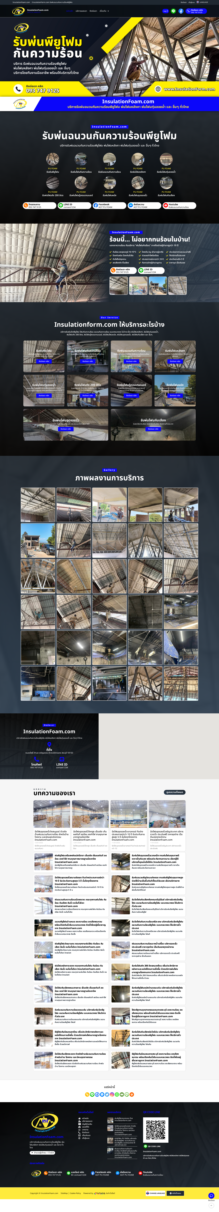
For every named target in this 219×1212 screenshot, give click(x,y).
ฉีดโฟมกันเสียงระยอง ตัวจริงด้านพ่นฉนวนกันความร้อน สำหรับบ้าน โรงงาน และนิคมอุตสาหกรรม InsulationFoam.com (80, 1057)
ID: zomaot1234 (78, 1175)
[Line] (92, 1094)
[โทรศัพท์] (36, 759)
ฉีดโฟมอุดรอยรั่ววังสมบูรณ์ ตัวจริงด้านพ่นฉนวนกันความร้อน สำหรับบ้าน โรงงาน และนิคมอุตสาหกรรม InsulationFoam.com (52, 836)
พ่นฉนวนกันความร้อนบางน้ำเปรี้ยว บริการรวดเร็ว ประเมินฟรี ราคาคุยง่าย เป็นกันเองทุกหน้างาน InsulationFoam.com (154, 947)
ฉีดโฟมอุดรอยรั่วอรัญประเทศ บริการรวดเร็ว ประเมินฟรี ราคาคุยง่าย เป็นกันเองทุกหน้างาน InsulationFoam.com (166, 836)
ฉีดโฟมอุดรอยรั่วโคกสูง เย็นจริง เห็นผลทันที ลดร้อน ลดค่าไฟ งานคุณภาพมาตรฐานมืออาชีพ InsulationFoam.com (90, 836)
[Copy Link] (87, 1094)
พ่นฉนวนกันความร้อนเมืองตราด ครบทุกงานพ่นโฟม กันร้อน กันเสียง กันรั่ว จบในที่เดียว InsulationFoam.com (80, 903)
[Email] (122, 1094)
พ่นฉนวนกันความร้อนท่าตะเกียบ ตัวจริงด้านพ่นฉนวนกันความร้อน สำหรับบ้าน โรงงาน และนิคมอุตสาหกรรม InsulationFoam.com (126, 1153)
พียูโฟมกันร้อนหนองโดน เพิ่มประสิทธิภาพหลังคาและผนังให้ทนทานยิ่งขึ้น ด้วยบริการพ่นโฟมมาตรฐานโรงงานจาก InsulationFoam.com (80, 1035)
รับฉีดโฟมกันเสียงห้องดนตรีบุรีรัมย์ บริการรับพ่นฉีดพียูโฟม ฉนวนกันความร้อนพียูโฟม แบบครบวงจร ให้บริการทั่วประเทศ (157, 903)
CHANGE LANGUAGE (157, 1193)
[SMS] (127, 1094)
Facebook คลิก (103, 1172)
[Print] (132, 1094)
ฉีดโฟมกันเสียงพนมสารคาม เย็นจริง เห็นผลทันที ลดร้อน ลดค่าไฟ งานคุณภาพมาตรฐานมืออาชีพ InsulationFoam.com (79, 991)
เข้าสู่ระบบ (191, 2)
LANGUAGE (204, 2)
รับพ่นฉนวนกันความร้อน (179, 207)
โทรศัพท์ (36, 764)
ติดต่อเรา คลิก (197, 10)
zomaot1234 (70, 207)
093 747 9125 (196, 12)
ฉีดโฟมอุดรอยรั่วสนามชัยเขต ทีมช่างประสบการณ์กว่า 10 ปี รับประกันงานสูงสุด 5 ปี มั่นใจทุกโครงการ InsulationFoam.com (79, 881)
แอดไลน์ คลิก (77, 1172)
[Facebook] (97, 1094)
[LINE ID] (62, 759)
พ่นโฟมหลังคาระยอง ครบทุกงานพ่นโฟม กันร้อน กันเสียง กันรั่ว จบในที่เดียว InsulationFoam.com (79, 967)
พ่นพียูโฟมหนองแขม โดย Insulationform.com (124, 1119)
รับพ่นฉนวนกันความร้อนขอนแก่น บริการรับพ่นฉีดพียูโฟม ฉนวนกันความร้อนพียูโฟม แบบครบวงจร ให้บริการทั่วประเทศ (80, 1013)
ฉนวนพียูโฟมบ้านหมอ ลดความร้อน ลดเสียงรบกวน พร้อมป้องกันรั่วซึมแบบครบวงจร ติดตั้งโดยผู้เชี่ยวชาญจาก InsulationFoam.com (80, 925)
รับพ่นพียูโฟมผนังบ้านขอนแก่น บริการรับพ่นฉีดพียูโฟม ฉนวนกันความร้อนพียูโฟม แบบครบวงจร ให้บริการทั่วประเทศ (157, 991)
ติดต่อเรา (184, 2)
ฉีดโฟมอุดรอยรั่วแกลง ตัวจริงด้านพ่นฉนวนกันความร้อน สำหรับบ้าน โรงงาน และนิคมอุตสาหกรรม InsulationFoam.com (125, 1130)
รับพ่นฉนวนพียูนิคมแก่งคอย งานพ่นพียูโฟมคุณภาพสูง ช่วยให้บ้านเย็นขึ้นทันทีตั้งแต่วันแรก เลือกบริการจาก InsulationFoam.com (157, 881)
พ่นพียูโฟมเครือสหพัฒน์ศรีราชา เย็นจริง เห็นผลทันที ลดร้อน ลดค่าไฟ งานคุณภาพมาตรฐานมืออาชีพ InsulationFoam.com (81, 859)
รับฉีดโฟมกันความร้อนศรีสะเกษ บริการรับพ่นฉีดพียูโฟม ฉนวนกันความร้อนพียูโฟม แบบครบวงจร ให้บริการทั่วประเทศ (157, 925)
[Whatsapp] (117, 1094)
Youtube (173, 204)
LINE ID (68, 204)
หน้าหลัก (69, 11)
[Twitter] (107, 1094)
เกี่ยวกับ (103, 11)
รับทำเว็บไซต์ (110, 1193)
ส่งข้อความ (139, 204)
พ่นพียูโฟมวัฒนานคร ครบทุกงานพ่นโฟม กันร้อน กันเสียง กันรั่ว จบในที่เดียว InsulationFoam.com (79, 945)
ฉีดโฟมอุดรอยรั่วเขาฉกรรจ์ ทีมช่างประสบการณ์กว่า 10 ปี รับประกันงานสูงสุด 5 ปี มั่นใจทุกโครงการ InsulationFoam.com (128, 836)
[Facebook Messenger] (102, 1094)
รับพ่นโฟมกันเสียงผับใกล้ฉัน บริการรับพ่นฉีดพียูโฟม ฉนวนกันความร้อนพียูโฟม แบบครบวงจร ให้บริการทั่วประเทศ (156, 1035)
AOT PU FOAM (105, 207)
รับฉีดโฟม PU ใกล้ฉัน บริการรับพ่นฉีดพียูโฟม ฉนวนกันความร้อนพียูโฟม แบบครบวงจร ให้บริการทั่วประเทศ (125, 1141)
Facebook (104, 204)
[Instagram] (112, 1094)
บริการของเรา (81, 11)
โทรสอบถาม (34, 204)
